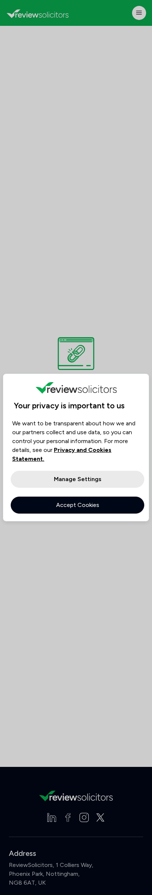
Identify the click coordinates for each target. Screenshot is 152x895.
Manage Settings (77, 479)
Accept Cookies (77, 504)
